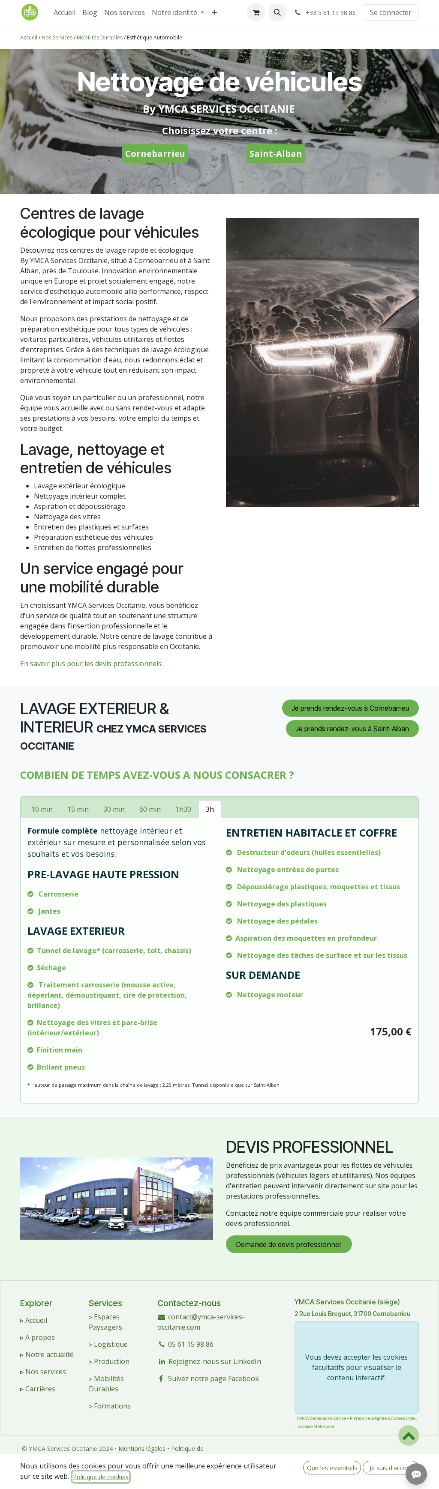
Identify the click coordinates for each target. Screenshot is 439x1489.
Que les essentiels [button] (332, 1468)
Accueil (28, 37)
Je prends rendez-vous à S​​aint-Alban (352, 728)
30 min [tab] (114, 809)
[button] (277, 12)
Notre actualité (49, 1354)
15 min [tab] (78, 809)
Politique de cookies (101, 1477)
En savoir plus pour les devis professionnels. (91, 663)
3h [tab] (210, 809)
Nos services (45, 1371)
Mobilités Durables (100, 37)
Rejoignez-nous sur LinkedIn (214, 1361)
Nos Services (57, 37)
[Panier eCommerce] (256, 12)
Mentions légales (141, 1448)
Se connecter (391, 12)
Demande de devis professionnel (289, 1244)
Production (111, 1361)
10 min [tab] (42, 809)
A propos (40, 1337)
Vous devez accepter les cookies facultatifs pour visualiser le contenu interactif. (356, 1367)
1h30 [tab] (183, 809)
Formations (112, 1406)
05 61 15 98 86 (190, 1344)
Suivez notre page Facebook (213, 1378)
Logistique (111, 1344)
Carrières (40, 1388)
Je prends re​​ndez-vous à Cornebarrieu (350, 708)
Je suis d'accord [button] (391, 1468)
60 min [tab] (150, 809)
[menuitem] (64, 12)
